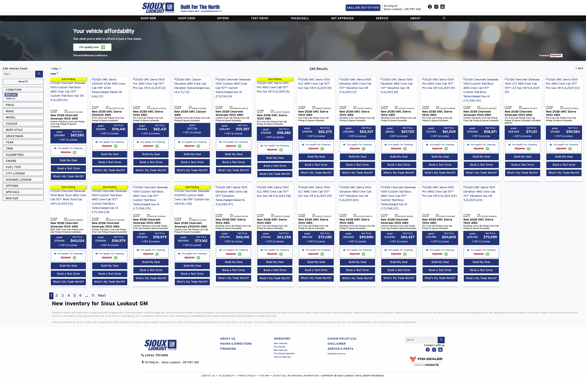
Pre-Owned (279, 347)
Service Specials (282, 357)
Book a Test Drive (68, 168)
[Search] (39, 74)
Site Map (264, 376)
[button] (148, 18)
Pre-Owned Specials (284, 353)
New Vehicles (280, 343)
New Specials (281, 350)
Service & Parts (340, 348)
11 (93, 295)
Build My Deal (68, 160)
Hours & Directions (236, 343)
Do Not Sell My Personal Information (296, 376)
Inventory (282, 338)
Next (102, 295)
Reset (22, 81)
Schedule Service (336, 354)
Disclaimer (336, 343)
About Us (227, 338)
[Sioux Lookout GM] (158, 7)
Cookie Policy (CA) (341, 338)
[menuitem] (23, 95)
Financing (228, 348)
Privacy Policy (248, 376)
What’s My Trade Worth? (68, 176)
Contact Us (208, 376)
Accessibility (227, 376)
